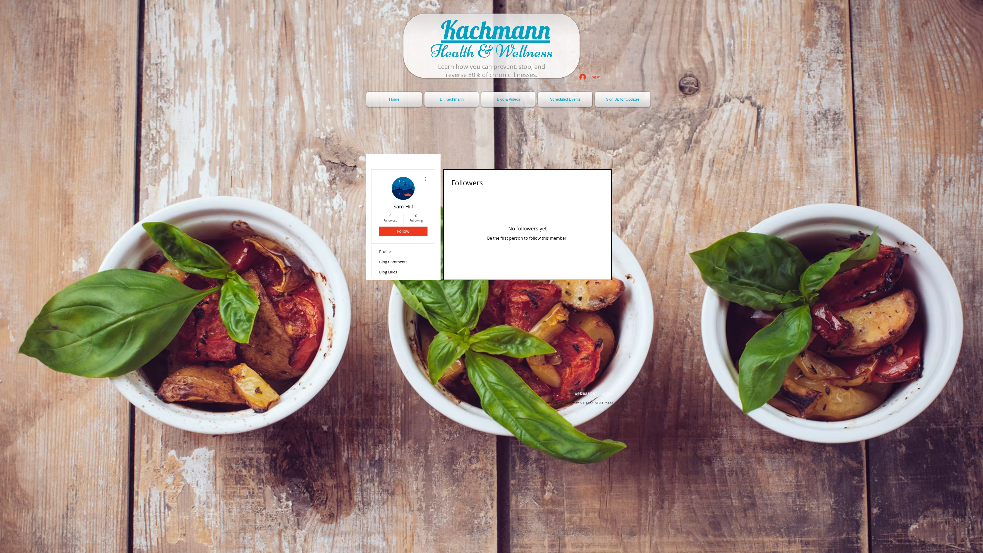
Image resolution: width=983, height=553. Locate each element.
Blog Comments (393, 261)
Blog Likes (388, 271)
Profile (385, 251)
